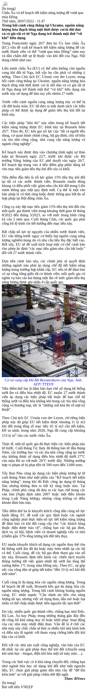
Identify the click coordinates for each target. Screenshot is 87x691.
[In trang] (9, 8)
